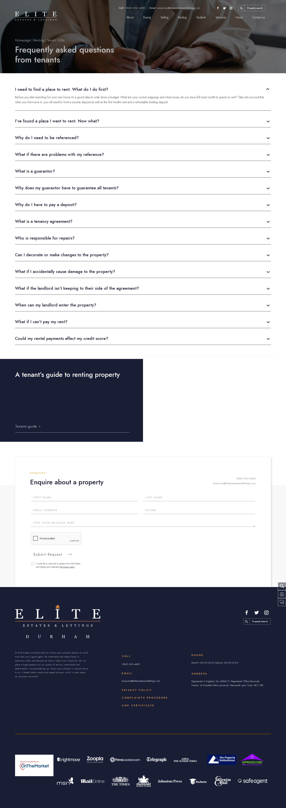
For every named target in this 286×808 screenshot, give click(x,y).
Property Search (260, 621)
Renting (182, 17)
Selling (164, 17)
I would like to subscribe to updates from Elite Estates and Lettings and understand (58, 565)
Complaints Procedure (145, 698)
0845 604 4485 (135, 8)
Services (221, 17)
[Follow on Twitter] (224, 8)
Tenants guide (26, 426)
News (239, 17)
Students (201, 17)
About (130, 17)
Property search (255, 8)
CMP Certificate (138, 705)
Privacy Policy (137, 690)
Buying (147, 17)
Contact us (258, 17)
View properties (170, 426)
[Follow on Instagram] (231, 8)
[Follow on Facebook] (217, 8)
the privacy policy (67, 567)
